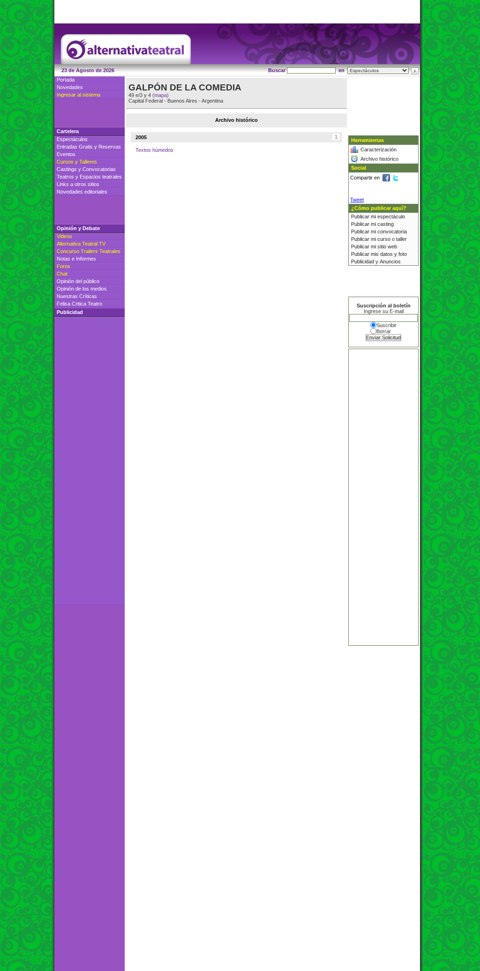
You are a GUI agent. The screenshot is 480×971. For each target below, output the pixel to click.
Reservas (109, 146)
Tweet (357, 199)
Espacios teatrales (101, 176)
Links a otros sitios (78, 184)
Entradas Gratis (75, 146)
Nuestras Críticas (77, 296)
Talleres (88, 161)
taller (401, 239)
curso (383, 239)
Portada (66, 79)
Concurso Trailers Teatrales (88, 251)
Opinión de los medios (82, 288)
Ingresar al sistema (78, 94)
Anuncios (390, 261)
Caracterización (378, 149)
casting (385, 224)
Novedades (70, 87)
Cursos (65, 161)
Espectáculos (72, 139)
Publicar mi (364, 216)
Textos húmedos (154, 150)
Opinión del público (78, 281)
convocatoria (392, 231)
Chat (62, 273)
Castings (67, 169)
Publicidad (362, 261)
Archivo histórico (379, 159)
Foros (63, 266)
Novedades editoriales (82, 191)
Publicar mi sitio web (374, 246)
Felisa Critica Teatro (79, 303)
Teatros (65, 176)
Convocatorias (99, 169)
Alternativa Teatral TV (81, 243)
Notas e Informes (76, 258)
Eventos (66, 154)
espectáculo (391, 216)
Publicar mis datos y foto (379, 254)
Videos (64, 236)
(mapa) (160, 95)
